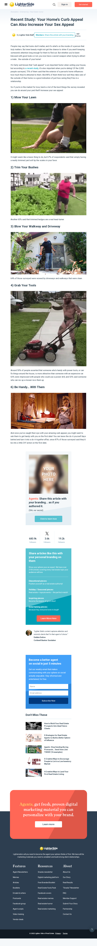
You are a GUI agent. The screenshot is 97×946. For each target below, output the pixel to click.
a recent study (31, 68)
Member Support (70, 898)
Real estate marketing (47, 909)
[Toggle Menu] (6, 4)
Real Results (68, 883)
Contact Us (67, 914)
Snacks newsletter (45, 872)
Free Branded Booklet (46, 883)
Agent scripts (18, 909)
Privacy (58, 933)
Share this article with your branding (54, 35)
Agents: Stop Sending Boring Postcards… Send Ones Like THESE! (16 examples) (56, 749)
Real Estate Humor (36, 12)
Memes (16, 877)
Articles (16, 883)
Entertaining (24, 12)
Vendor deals (18, 919)
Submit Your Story (70, 904)
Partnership (67, 909)
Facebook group (19, 904)
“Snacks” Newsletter (71, 888)
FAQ (64, 893)
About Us (66, 872)
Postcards (17, 898)
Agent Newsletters (20, 872)
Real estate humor (45, 904)
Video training (18, 914)
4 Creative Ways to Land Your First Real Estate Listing (56, 773)
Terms (65, 933)
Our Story (66, 877)
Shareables (14, 12)
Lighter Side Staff (26, 35)
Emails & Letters (19, 893)
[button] (64, 4)
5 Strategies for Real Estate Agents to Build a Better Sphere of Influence (57, 737)
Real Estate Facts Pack (47, 888)
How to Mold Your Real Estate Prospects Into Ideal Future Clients (56, 726)
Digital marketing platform (48, 877)
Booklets (16, 888)
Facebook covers (44, 893)
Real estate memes (46, 898)
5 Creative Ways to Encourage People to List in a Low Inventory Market (57, 761)
